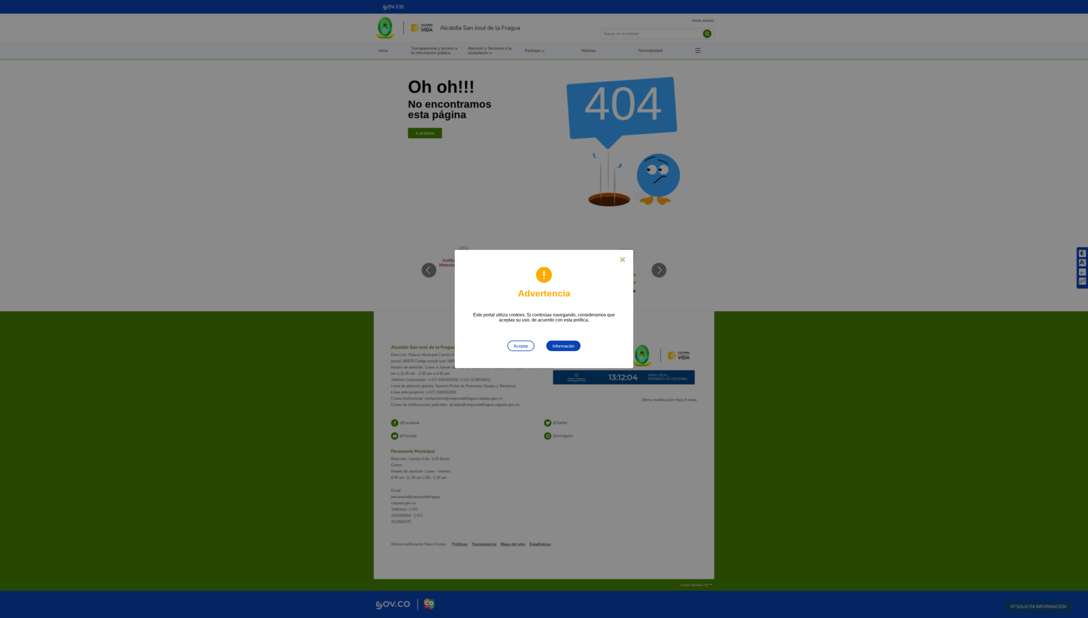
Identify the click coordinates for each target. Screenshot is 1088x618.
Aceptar (521, 346)
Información (563, 346)
